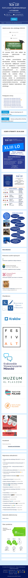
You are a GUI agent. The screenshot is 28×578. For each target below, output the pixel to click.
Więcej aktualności (6, 249)
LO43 (15, 35)
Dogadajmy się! (6, 497)
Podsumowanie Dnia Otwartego (10, 509)
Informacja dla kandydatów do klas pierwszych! (13, 462)
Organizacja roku (12, 570)
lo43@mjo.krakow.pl (9, 15)
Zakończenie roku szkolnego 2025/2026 (11, 489)
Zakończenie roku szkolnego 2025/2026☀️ (12, 472)
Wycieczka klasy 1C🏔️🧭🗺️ (9, 505)
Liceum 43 (5, 570)
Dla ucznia (19, 570)
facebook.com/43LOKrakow (17, 107)
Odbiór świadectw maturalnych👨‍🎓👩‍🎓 (11, 475)
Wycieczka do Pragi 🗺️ (8, 501)
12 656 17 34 (8, 14)
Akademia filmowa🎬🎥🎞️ (9, 494)
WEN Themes (18, 576)
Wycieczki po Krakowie (8, 487)
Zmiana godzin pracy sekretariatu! (10, 470)
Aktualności (14, 38)
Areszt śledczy (6, 492)
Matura (23, 570)
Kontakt (15, 573)
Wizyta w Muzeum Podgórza (9, 481)
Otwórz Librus (5, 518)
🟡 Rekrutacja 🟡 (21, 572)
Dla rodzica (5, 572)
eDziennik (11, 573)
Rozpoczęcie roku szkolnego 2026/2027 (11, 459)
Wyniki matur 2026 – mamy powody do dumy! (13, 466)
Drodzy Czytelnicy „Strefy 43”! (9, 507)
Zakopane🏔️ (6, 499)
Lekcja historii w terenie (8, 479)
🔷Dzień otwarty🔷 (13, 572)
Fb (18, 573)
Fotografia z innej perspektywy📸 (10, 503)
